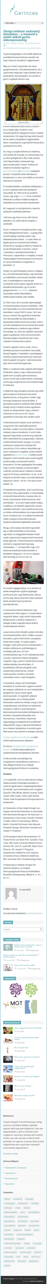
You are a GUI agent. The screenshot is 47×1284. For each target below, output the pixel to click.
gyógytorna (17, 1230)
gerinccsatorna (9, 1217)
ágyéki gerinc (33, 1261)
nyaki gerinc (19, 1248)
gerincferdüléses (10, 170)
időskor (36, 1230)
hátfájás (27, 1230)
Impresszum (10, 1173)
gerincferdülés (23, 1217)
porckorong (26, 48)
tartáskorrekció (9, 1261)
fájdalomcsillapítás (10, 1212)
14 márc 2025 (21, 968)
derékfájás (34, 1203)
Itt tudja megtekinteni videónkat (17, 737)
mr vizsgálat (37, 1243)
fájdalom (27, 1208)
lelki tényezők (9, 1239)
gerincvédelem (34, 1226)
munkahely (8, 1248)
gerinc (23, 1212)
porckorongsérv (35, 48)
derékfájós (25, 170)
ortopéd (22, 196)
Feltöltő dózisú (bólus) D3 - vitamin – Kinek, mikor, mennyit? (28, 946)
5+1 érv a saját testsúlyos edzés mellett (26, 1038)
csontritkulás (18, 1199)
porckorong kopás (10, 1252)
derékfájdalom (23, 1203)
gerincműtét (35, 1221)
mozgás (27, 1243)
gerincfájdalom (9, 1221)
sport (18, 1257)
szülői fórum (36, 1257)
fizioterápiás (23, 290)
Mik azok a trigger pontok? (24, 1095)
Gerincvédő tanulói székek (24, 965)
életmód (7, 1265)
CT (16, 547)
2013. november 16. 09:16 (15, 43)
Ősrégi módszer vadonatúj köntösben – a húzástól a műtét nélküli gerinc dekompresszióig (21, 35)
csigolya (7, 1199)
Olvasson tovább (10, 1153)
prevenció (37, 1252)
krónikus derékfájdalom (25, 1234)
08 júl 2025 (20, 950)
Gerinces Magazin (8, 1279)
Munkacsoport (11, 1178)
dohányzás (8, 1208)
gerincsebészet (9, 1226)
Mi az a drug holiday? (22, 1086)
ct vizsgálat (9, 48)
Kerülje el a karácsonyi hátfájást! (26, 1076)
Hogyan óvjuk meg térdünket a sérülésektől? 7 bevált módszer (21, 956)
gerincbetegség (33, 1212)
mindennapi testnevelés (12, 1243)
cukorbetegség (9, 1203)
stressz (25, 1257)
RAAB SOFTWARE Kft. (37, 1281)
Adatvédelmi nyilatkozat (15, 1167)
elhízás (17, 1208)
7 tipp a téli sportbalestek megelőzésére (24, 1067)
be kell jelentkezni (34, 913)
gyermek (7, 1230)
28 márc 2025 (10, 960)
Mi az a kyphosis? (21, 1047)
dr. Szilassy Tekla (34, 43)
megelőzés (21, 1239)
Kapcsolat (9, 1183)
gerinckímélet (22, 1221)
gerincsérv (17, 48)
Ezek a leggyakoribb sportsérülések (28, 1028)
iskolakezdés (8, 1234)
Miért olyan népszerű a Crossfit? (26, 1057)
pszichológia (8, 1257)
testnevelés (22, 1261)
